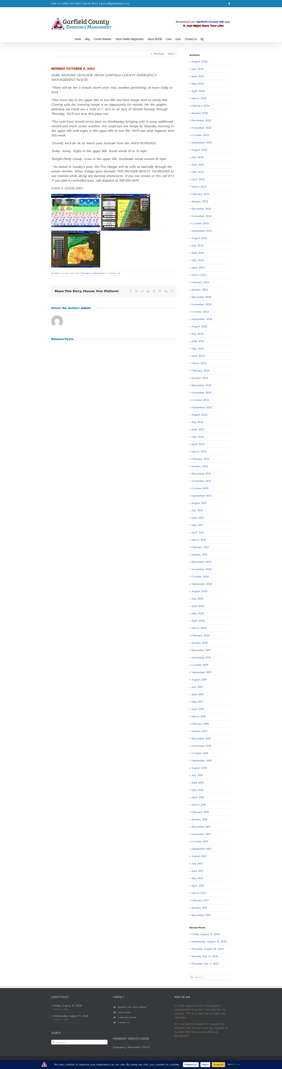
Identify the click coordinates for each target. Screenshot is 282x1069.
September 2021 (201, 495)
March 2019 (198, 716)
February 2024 (200, 282)
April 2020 (198, 620)
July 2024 (197, 245)
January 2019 (199, 731)
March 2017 (198, 893)
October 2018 (199, 753)
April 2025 (198, 179)
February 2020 (200, 635)
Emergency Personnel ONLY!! (131, 1047)
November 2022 (201, 392)
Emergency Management (93, 273)
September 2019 (201, 672)
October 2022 (200, 400)
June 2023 (197, 341)
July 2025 (197, 157)
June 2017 (197, 870)
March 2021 (198, 539)
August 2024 (199, 238)
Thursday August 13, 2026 (207, 948)
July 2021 (197, 510)
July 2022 (197, 422)
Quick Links (124, 1012)
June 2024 (197, 252)
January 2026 (199, 113)
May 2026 (197, 83)
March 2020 (199, 628)
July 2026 (197, 68)
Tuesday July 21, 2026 (204, 956)
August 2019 (199, 679)
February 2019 (200, 723)
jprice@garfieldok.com (115, 3)
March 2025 (198, 186)
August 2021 (199, 503)
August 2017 (199, 856)
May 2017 (197, 878)
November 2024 (201, 216)
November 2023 (201, 304)
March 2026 (198, 98)
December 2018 (201, 738)
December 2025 (201, 120)
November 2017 (201, 834)
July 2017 (197, 863)
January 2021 (199, 554)
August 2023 (199, 326)
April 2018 (197, 797)
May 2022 (197, 436)
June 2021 (197, 517)
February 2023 (200, 370)
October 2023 (200, 311)
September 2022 (201, 407)
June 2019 (197, 694)
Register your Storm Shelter (132, 1007)
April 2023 (198, 355)
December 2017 (201, 826)
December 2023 (201, 297)
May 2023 (197, 348)
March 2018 (198, 804)
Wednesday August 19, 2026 (209, 941)
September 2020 (201, 584)
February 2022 (200, 458)
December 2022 (201, 385)
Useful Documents (127, 1017)
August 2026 (199, 61)
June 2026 (197, 76)
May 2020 (197, 613)
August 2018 (199, 767)
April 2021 (197, 532)
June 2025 (197, 164)
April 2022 (198, 444)
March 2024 (198, 274)
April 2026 (198, 91)
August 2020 (199, 591)
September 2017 (201, 848)
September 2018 (201, 760)
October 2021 (199, 488)
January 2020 (199, 642)
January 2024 (199, 289)
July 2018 (197, 775)
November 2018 (201, 745)
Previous (159, 53)
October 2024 (200, 223)
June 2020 (197, 606)
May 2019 (197, 701)
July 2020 (197, 598)
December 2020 (201, 561)
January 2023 (199, 377)
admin (57, 273)
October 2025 (200, 135)
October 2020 (200, 576)
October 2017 (199, 841)
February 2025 (200, 194)
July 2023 (197, 333)
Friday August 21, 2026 (205, 934)
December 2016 (201, 915)
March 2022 (198, 451)
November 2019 (201, 657)
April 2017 (197, 885)
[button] (202, 38)
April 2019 (197, 709)
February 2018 (200, 812)
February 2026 (200, 105)
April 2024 (198, 267)
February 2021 (200, 547)
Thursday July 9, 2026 (205, 963)
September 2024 (201, 230)
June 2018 (197, 782)
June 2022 (197, 429)
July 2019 (197, 687)
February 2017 (200, 900)
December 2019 (201, 650)
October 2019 (199, 664)
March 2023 (198, 363)
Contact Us (123, 1022)
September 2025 (201, 142)
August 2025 (199, 149)
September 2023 (201, 319)
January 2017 (199, 907)
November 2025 (201, 127)
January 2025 (199, 201)
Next (171, 53)
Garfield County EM (210, 21)
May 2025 (197, 171)
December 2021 (201, 473)
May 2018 (197, 790)
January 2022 (199, 466)
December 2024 (201, 208)
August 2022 (199, 414)
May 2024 (197, 260)
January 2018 (199, 819)
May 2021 (197, 525)
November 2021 (201, 481)
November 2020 (201, 569)
